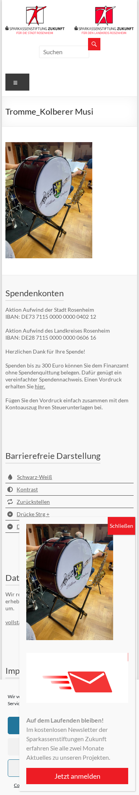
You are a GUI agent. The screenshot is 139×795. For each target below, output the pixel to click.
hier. (40, 386)
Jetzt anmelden (77, 776)
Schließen (121, 525)
